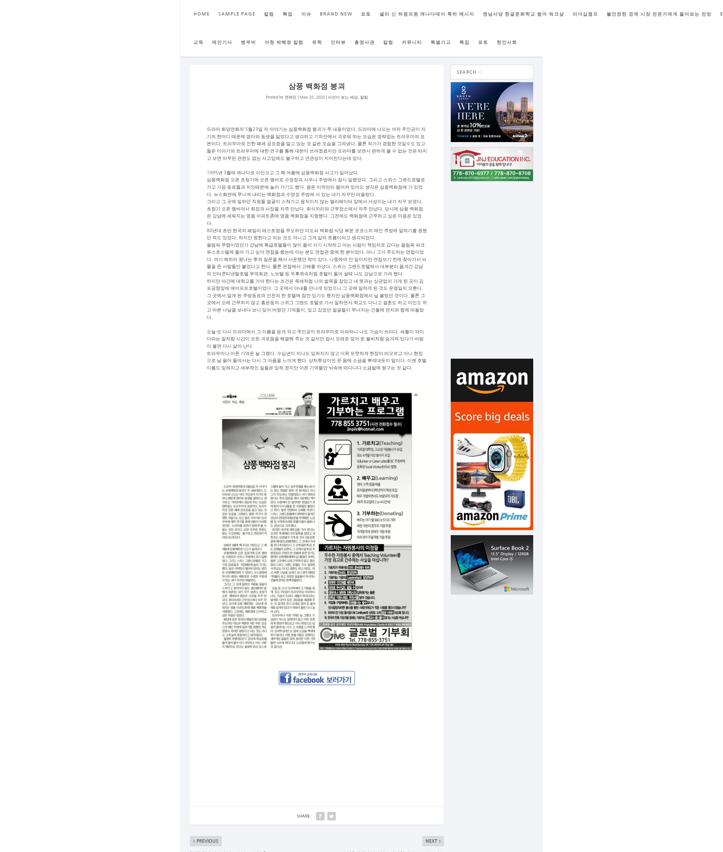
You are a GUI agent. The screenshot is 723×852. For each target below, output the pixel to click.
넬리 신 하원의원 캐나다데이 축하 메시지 (427, 14)
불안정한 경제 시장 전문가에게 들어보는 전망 (659, 14)
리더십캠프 (585, 14)
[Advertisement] (317, 731)
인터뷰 (338, 42)
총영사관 (364, 42)
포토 (366, 14)
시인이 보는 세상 (343, 97)
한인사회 (507, 42)
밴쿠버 (248, 42)
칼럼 (269, 14)
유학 (317, 42)
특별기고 (441, 42)
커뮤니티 (412, 42)
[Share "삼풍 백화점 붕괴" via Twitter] (331, 816)
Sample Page (237, 14)
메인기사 (222, 42)
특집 (288, 14)
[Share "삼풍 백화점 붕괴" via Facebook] (320, 816)
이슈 (306, 14)
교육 (198, 42)
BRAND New (336, 14)
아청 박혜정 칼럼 (284, 42)
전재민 (291, 97)
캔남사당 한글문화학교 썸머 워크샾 (523, 14)
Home (201, 14)
